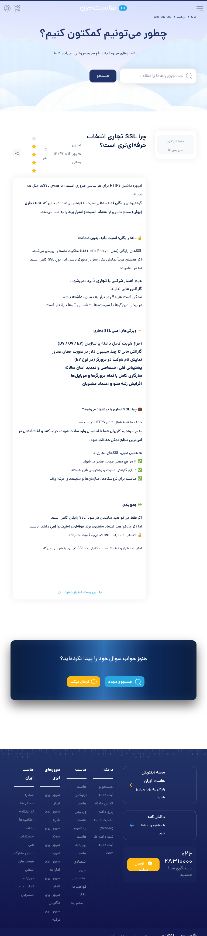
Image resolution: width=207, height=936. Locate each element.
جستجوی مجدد (120, 682)
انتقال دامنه (104, 804)
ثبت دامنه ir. (103, 837)
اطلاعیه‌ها (26, 820)
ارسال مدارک (24, 853)
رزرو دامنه (105, 812)
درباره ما (28, 878)
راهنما (29, 828)
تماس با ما (26, 887)
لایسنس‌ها (79, 903)
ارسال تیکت (79, 682)
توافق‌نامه (26, 812)
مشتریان (27, 895)
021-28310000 (178, 858)
